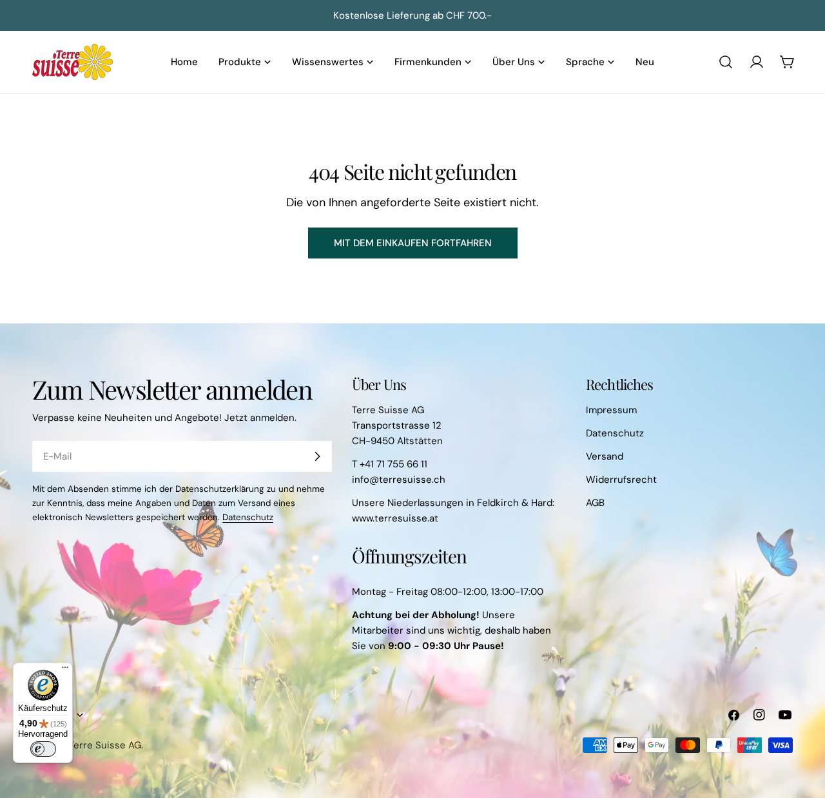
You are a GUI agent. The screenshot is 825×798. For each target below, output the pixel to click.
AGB (595, 502)
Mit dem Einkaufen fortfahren (413, 243)
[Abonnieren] (317, 456)
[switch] (43, 749)
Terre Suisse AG (105, 745)
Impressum (611, 410)
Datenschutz (247, 517)
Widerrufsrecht (621, 479)
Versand (604, 456)
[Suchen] (726, 62)
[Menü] (65, 670)
